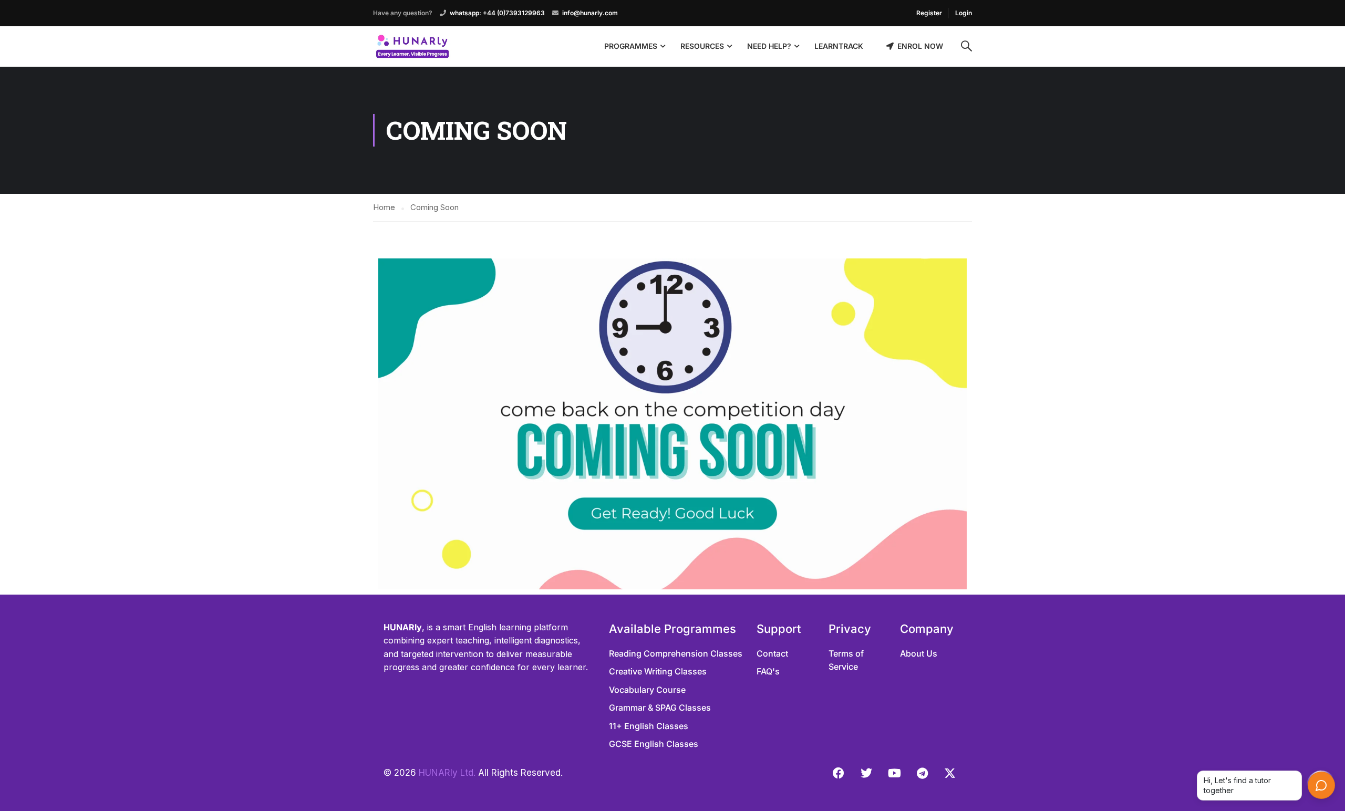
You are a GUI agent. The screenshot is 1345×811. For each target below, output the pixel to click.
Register (929, 13)
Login (963, 13)
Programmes (630, 45)
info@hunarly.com (590, 13)
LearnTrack (838, 45)
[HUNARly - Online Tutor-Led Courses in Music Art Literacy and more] (412, 46)
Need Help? (769, 45)
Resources (702, 45)
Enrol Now (920, 45)
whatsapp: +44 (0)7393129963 (497, 13)
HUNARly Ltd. (447, 772)
